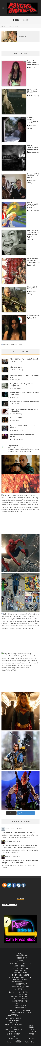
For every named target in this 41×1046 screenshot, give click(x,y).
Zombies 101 (13, 1038)
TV (31, 1036)
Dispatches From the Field (21, 982)
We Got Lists (14, 1031)
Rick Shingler (16, 380)
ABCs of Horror (20, 966)
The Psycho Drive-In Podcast (20, 1010)
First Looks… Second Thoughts (20, 992)
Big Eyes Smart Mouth (20, 975)
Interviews (9, 1042)
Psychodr (32, 67)
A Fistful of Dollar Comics (20, 964)
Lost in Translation (20, 999)
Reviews (31, 1025)
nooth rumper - (13, 829)
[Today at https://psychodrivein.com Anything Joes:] (20, 513)
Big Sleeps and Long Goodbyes (20, 977)
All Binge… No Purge (20, 968)
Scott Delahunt (34, 152)
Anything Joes (20, 970)
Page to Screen (20, 1005)
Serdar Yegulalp (34, 95)
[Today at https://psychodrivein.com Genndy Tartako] (20, 671)
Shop (32, 1042)
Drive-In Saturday (20, 984)
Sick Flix (13, 1022)
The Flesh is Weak (20, 994)
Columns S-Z (14, 1014)
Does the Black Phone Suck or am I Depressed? (18, 833)
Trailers (18, 1042)
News (18, 1040)
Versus (13, 1027)
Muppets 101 (20, 1003)
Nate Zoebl (33, 318)
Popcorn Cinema (20, 1008)
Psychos (27, 1042)
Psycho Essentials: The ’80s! (20, 1012)
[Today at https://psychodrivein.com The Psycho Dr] (20, 632)
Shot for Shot (13, 1020)
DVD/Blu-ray (31, 1031)
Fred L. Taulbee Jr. (17, 370)
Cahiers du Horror (20, 979)
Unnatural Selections (13, 1025)
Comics (31, 1029)
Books (31, 1027)
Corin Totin (15, 397)
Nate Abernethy (17, 414)
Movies (31, 1034)
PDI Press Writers (20, 958)
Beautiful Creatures (20, 973)
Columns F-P (21, 988)
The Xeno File (14, 1036)
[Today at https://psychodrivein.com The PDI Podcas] (20, 474)
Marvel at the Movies (20, 1001)
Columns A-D (20, 962)
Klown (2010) (22, 36)
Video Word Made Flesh (13, 1029)
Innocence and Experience (20, 996)
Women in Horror (13, 1034)
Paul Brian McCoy (17, 362)
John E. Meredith (17, 388)
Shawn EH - (12, 841)
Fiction (20, 960)
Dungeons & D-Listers (20, 986)
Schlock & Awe (13, 1016)
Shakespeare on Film (13, 1018)
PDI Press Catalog (20, 956)
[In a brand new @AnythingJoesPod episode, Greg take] (20, 790)
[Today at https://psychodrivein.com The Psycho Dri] (20, 553)
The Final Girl (16, 404)
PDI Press (20, 954)
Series (31, 1038)
